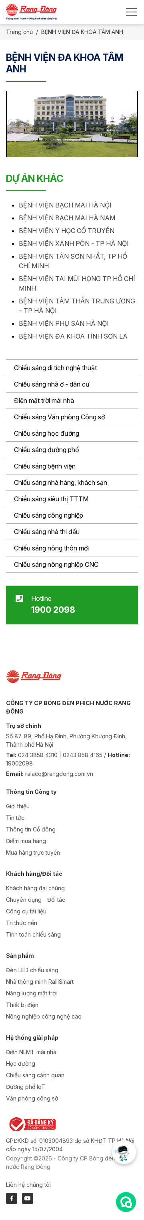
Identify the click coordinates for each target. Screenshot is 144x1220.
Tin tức (15, 817)
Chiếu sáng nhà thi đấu (47, 532)
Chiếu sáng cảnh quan (35, 1075)
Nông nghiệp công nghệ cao (44, 1016)
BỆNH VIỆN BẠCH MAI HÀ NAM (67, 218)
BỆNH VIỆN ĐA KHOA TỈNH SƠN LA (73, 336)
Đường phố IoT (25, 1086)
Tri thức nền (21, 922)
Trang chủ (19, 31)
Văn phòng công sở (32, 1098)
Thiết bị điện (22, 1004)
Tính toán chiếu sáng (33, 934)
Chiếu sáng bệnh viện (45, 466)
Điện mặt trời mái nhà (44, 401)
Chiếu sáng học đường (46, 433)
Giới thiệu (18, 806)
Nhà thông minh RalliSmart (40, 981)
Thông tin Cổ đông (31, 829)
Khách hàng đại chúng (35, 888)
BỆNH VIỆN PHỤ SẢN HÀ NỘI (64, 323)
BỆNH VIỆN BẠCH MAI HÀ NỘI (65, 205)
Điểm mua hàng (26, 840)
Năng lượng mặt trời (31, 993)
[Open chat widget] (126, 1202)
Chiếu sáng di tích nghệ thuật (55, 368)
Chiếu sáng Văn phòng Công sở (59, 417)
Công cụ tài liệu (26, 911)
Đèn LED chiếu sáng (32, 970)
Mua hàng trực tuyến (33, 852)
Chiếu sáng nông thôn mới (51, 548)
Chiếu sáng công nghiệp (48, 515)
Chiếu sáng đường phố (46, 450)
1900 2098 (53, 609)
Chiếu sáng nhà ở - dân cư (52, 384)
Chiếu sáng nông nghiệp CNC (56, 564)
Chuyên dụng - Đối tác (35, 899)
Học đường (20, 1063)
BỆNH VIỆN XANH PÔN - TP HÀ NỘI (74, 243)
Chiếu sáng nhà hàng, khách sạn (60, 482)
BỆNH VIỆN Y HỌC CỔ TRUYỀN (66, 231)
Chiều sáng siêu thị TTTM (51, 499)
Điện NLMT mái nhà (31, 1052)
